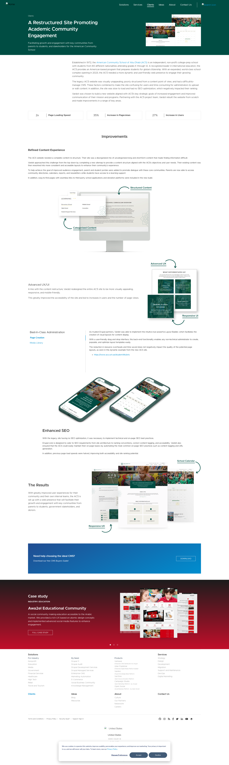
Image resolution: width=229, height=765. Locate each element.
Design (161, 661)
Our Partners (120, 701)
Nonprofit (32, 661)
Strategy (161, 658)
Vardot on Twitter (177, 719)
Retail (30, 683)
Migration (162, 667)
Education (44, 602)
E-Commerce (77, 680)
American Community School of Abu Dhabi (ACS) (121, 62)
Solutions (124, 5)
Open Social (119, 686)
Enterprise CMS (78, 673)
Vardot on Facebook (173, 719)
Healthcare (32, 677)
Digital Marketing (165, 676)
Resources (75, 701)
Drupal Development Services (84, 667)
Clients (150, 5)
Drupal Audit (76, 664)
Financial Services (35, 673)
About (172, 5)
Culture (117, 698)
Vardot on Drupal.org (191, 719)
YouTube (186, 719)
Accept (138, 755)
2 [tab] (113, 644)
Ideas (161, 5)
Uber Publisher (120, 666)
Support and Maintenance (169, 670)
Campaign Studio (122, 681)
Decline (158, 755)
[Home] (15, 5)
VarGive (118, 676)
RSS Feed (169, 719)
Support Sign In (78, 719)
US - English (221, 5)
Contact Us (186, 5)
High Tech (32, 680)
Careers (117, 707)
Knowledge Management (82, 686)
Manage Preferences (119, 755)
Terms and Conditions (36, 719)
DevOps (161, 673)
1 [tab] (110, 644)
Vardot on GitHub (160, 719)
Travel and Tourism (36, 686)
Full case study (40, 633)
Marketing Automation (81, 677)
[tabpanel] (114, 614)
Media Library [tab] (36, 343)
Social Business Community (83, 683)
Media (30, 667)
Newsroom (119, 704)
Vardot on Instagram (164, 719)
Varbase (118, 661)
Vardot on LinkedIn (182, 719)
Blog (73, 698)
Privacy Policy (112, 749)
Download (185, 559)
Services (137, 5)
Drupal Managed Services (82, 670)
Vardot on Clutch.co (197, 719)
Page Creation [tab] (37, 338)
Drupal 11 (75, 661)
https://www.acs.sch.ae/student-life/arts (112, 355)
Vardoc (117, 671)
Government (33, 670)
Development (164, 664)
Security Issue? (64, 719)
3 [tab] (117, 644)
